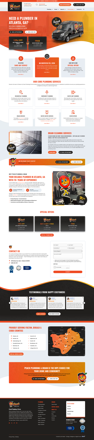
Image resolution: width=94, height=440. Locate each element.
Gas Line (40, 416)
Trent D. (53, 298)
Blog (52, 414)
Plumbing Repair (41, 404)
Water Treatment (41, 420)
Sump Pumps (40, 408)
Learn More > (21, 74)
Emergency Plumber (42, 410)
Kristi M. (35, 298)
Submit (68, 272)
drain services (21, 118)
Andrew (16, 298)
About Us (54, 409)
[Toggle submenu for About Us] (65, 9)
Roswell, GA (15, 338)
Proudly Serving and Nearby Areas (28, 5)
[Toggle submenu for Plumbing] (52, 9)
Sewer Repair (54, 404)
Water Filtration (41, 422)
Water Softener (41, 424)
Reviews (53, 418)
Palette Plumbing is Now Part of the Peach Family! (47, 1)
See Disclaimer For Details (18, 46)
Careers (53, 420)
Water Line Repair (41, 418)
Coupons (53, 412)
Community (54, 416)
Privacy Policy (11, 436)
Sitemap (17, 436)
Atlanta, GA (15, 195)
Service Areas (55, 407)
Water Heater (41, 406)
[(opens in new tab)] (27, 267)
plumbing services (21, 182)
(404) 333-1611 (14, 263)
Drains (53, 402)
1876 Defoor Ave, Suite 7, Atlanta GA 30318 (20, 261)
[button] (65, 4)
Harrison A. (72, 298)
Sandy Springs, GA (17, 341)
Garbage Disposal (41, 414)
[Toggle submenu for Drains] (58, 9)
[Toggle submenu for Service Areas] (74, 9)
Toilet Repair (40, 412)
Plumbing (40, 402)
